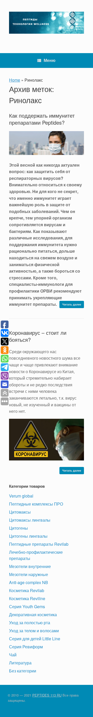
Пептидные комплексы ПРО (36, 504)
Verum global (21, 496)
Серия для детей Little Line (34, 639)
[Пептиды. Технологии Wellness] (46, 23)
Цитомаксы (20, 512)
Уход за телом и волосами (34, 631)
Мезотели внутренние (30, 566)
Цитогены (18, 528)
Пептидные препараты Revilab (38, 544)
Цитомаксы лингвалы (29, 520)
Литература (20, 663)
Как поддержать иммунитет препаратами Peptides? (42, 119)
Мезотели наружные (28, 574)
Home (14, 80)
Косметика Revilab (26, 590)
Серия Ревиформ (26, 647)
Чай (13, 655)
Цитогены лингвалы (28, 536)
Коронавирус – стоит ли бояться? (37, 336)
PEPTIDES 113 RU (46, 695)
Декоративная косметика (33, 614)
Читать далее (71, 304)
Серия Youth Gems (27, 606)
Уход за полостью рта (29, 623)
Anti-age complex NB (28, 582)
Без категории (22, 671)
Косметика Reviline (27, 598)
